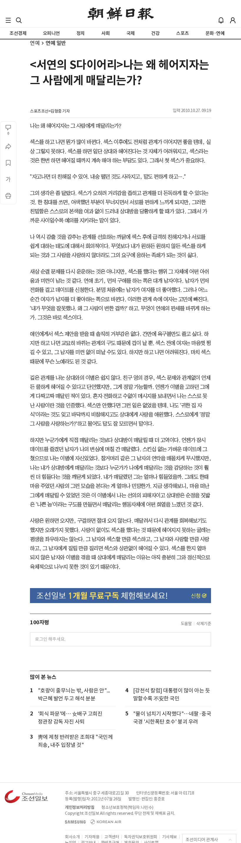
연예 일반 (56, 43)
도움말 (186, 623)
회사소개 (72, 836)
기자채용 (92, 836)
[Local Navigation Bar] (8, 20)
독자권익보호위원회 (140, 836)
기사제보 (169, 836)
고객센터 (111, 836)
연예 (35, 43)
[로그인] (232, 20)
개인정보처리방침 (79, 807)
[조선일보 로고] (121, 14)
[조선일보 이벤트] (120, 595)
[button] (8, 20)
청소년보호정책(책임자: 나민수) (127, 807)
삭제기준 (203, 623)
